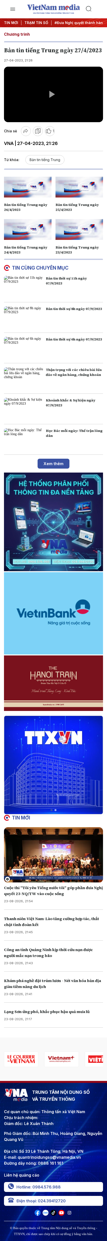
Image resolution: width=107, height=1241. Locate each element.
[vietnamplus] (61, 1059)
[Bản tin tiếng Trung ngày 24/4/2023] (28, 229)
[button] (52, 810)
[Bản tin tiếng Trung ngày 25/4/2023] (79, 187)
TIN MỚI (11, 23)
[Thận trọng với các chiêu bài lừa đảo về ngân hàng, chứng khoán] (24, 378)
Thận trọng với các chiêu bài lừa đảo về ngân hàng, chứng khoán (74, 372)
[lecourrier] (21, 1059)
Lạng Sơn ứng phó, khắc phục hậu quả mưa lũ (47, 1011)
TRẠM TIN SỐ (36, 23)
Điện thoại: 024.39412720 (41, 1200)
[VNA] (38, 1214)
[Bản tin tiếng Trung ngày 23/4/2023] (79, 229)
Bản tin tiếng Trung (45, 160)
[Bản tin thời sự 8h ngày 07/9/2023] (24, 317)
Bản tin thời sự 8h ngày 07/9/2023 (74, 308)
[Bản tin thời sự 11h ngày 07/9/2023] (24, 287)
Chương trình (17, 34)
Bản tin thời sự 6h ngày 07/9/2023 (74, 339)
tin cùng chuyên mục (40, 268)
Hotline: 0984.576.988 (38, 1187)
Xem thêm (53, 463)
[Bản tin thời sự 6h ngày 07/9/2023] (24, 348)
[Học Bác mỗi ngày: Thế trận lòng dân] (24, 439)
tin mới (21, 818)
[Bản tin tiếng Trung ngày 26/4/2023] (28, 187)
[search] (94, 9)
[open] (12, 9)
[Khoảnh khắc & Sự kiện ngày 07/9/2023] (24, 409)
